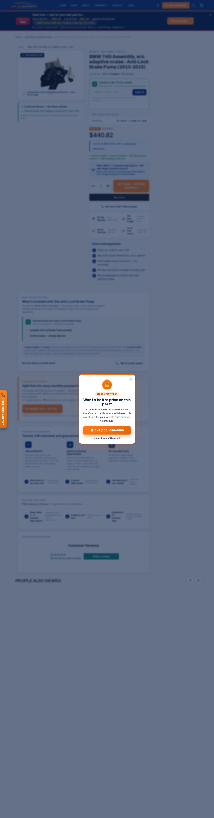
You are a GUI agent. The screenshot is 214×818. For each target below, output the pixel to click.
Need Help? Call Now (3, 409)
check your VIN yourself (108, 438)
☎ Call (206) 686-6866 (107, 430)
